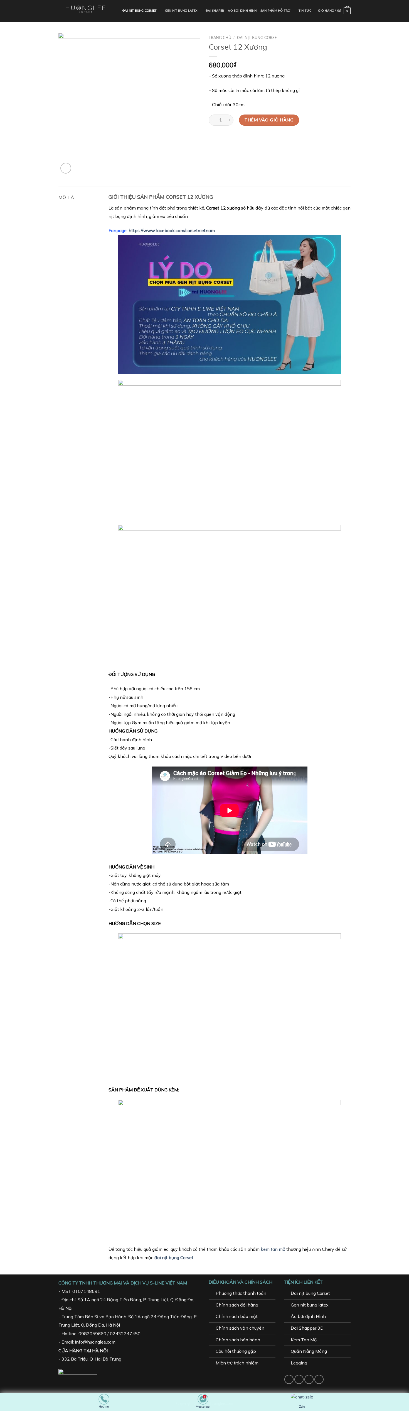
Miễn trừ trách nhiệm (237, 1363)
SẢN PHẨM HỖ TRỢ (275, 10)
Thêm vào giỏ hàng (269, 120)
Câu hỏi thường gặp (236, 1351)
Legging (299, 1363)
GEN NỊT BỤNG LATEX (181, 10)
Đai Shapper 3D (307, 1328)
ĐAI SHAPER (215, 10)
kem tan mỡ (273, 1249)
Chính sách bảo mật (237, 1316)
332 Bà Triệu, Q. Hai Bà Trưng (91, 1359)
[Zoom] (65, 168)
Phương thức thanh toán (241, 1293)
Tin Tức (305, 10)
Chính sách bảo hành (238, 1339)
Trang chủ (220, 38)
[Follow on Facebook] (289, 1379)
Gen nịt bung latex (310, 1305)
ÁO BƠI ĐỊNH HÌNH (242, 10)
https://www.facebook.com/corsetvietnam (172, 230)
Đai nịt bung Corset (310, 1293)
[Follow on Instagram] (299, 1379)
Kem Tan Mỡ (304, 1339)
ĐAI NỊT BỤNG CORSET (139, 10)
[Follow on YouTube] (319, 1379)
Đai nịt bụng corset (258, 38)
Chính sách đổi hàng (237, 1305)
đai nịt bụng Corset (173, 1257)
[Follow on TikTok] (309, 1379)
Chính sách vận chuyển (240, 1328)
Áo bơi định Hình (308, 1316)
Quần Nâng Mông (309, 1351)
